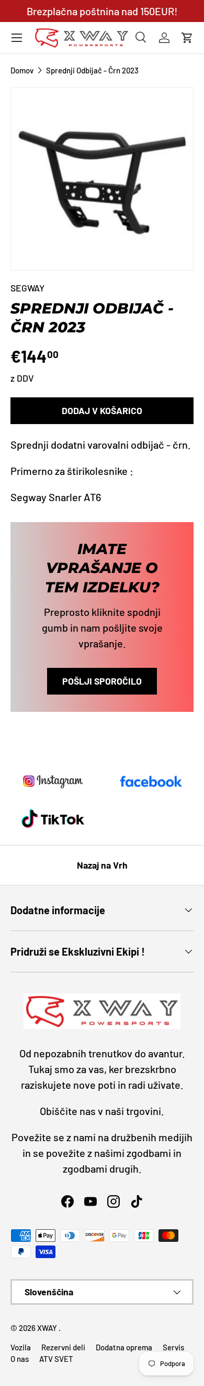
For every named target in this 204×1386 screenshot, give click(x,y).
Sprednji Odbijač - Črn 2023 (92, 70)
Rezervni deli (63, 1347)
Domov (21, 70)
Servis (173, 1347)
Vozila (20, 1347)
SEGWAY (27, 288)
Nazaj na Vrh (102, 865)
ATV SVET (56, 1358)
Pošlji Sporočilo (102, 681)
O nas (19, 1358)
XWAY (48, 1328)
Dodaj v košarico (102, 410)
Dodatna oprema (124, 1347)
